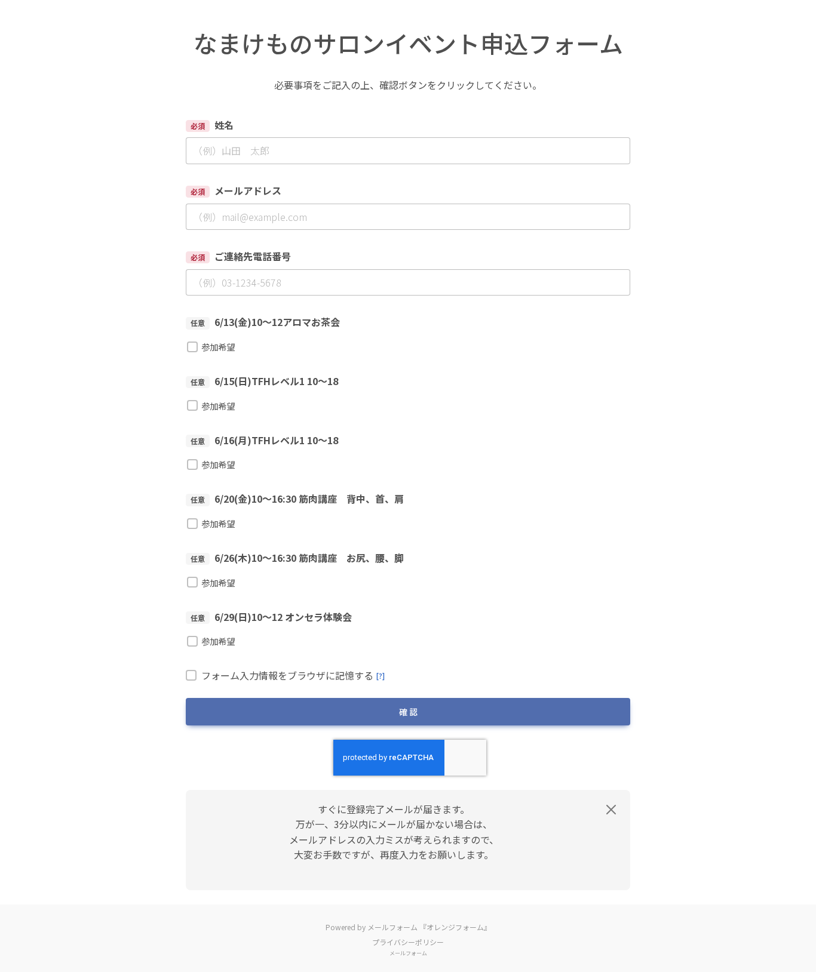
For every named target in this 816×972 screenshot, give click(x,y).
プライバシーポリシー (408, 942)
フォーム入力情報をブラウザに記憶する (293, 676)
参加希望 (218, 346)
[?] (380, 675)
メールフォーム (408, 953)
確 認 (408, 712)
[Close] (611, 809)
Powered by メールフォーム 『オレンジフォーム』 (408, 927)
